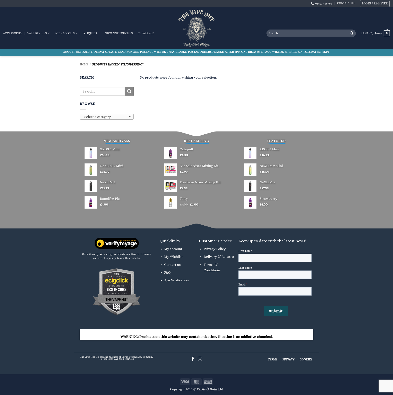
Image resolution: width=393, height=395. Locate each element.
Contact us (172, 265)
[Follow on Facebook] (193, 359)
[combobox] (107, 117)
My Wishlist (173, 257)
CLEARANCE (146, 33)
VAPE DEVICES (37, 33)
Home (84, 64)
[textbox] (106, 117)
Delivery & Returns (219, 257)
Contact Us (346, 3)
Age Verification (176, 280)
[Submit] (351, 33)
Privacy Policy (215, 249)
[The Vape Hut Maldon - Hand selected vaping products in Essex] (196, 28)
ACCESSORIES (12, 33)
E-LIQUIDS (89, 33)
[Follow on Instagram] (200, 359)
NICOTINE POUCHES (119, 33)
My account (173, 249)
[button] (375, 3)
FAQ (167, 272)
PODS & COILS (65, 33)
